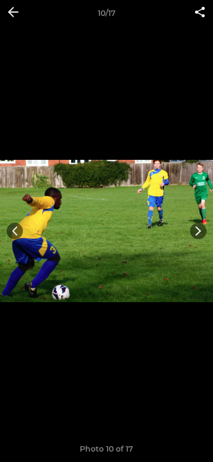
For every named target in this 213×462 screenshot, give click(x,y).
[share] (199, 13)
